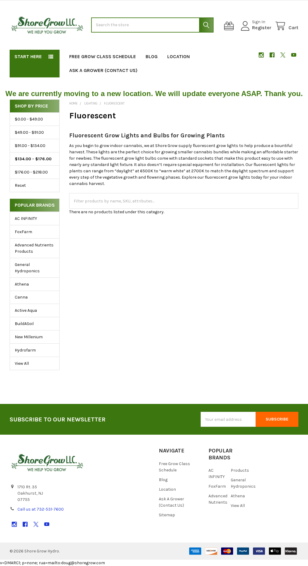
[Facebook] (272, 55)
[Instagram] (261, 55)
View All (22, 363)
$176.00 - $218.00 (31, 172)
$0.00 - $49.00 (29, 119)
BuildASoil (24, 323)
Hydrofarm (25, 350)
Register (261, 27)
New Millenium (29, 336)
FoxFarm (23, 231)
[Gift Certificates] (230, 26)
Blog (152, 56)
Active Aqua (26, 310)
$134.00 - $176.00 (33, 158)
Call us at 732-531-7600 (40, 509)
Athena (22, 284)
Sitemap (167, 515)
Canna (21, 297)
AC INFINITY (26, 218)
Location (178, 56)
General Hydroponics (27, 268)
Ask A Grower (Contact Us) (103, 70)
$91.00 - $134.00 (30, 145)
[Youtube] (293, 55)
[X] (283, 55)
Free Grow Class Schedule (102, 56)
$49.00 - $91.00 (29, 132)
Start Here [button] (28, 56)
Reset (20, 185)
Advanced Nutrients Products (34, 248)
